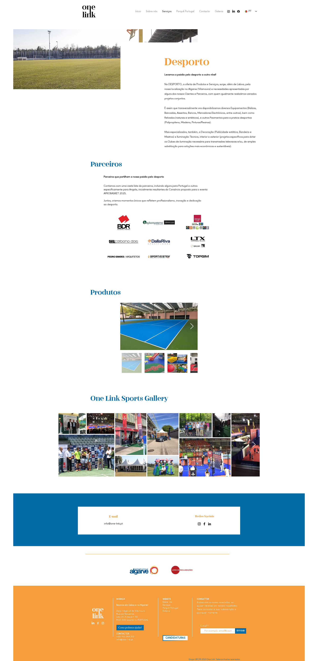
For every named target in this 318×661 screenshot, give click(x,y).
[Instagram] (228, 11)
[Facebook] (238, 11)
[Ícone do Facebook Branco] (98, 623)
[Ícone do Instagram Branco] (103, 623)
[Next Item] (192, 326)
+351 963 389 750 (125, 637)
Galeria (166, 611)
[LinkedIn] (233, 11)
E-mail (203, 626)
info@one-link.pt (113, 523)
